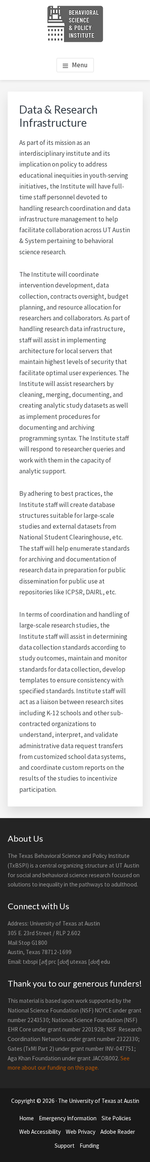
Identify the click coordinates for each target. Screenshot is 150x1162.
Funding (89, 1145)
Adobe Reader (117, 1131)
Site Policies (116, 1118)
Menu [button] (80, 65)
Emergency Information (68, 1118)
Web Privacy (80, 1131)
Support (65, 1145)
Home (26, 1118)
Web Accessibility (40, 1131)
